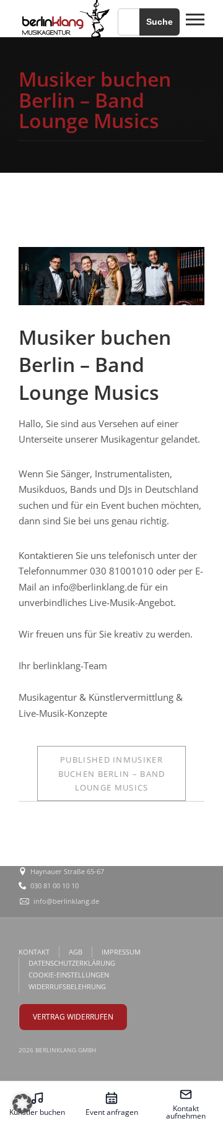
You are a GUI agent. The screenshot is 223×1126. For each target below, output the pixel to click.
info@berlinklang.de (66, 901)
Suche (159, 22)
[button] (22, 1103)
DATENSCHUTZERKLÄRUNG (71, 963)
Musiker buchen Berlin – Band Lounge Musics (111, 773)
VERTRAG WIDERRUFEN (73, 1016)
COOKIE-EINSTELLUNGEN (68, 974)
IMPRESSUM (121, 951)
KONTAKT (34, 951)
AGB (75, 951)
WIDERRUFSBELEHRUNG (67, 986)
